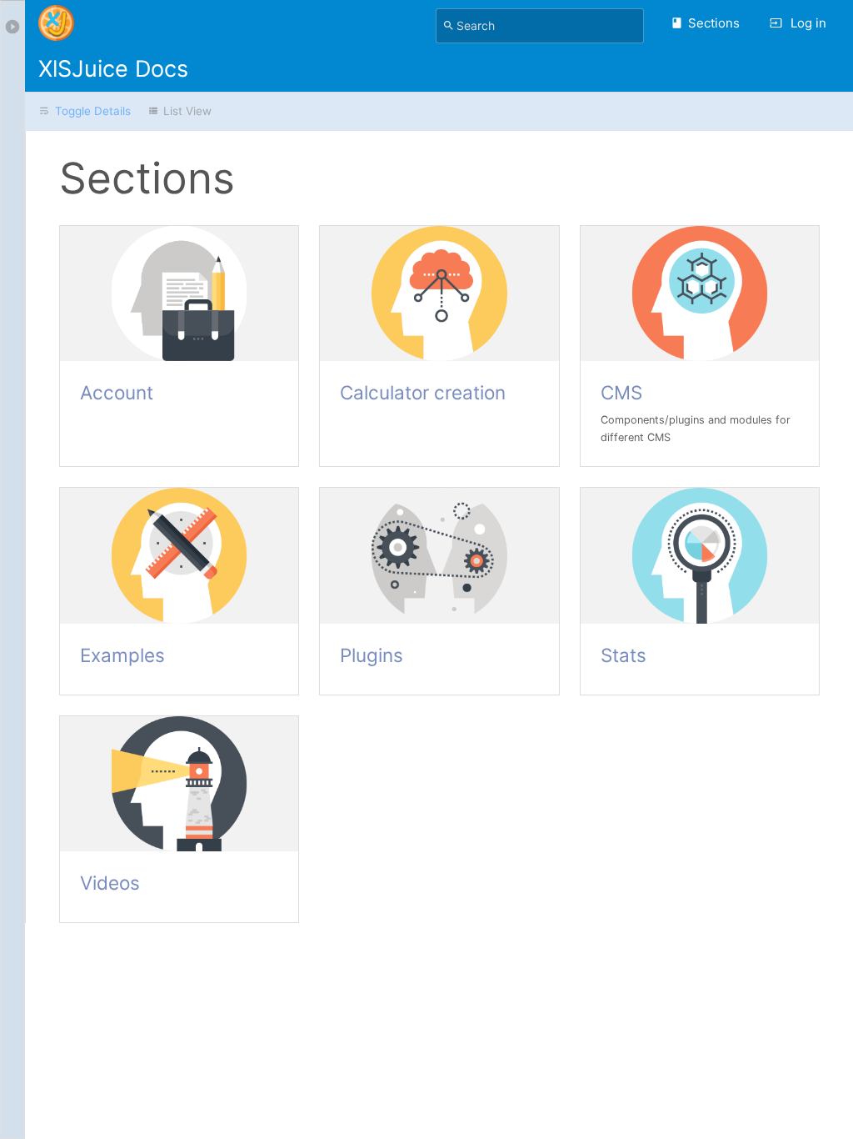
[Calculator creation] (439, 294)
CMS (621, 392)
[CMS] (700, 294)
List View (187, 111)
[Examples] (179, 556)
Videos (110, 882)
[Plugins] (439, 556)
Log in (806, 23)
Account (116, 392)
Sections (714, 23)
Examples (122, 655)
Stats (623, 655)
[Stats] (700, 556)
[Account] (179, 294)
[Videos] (179, 784)
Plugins (371, 655)
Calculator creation (423, 392)
